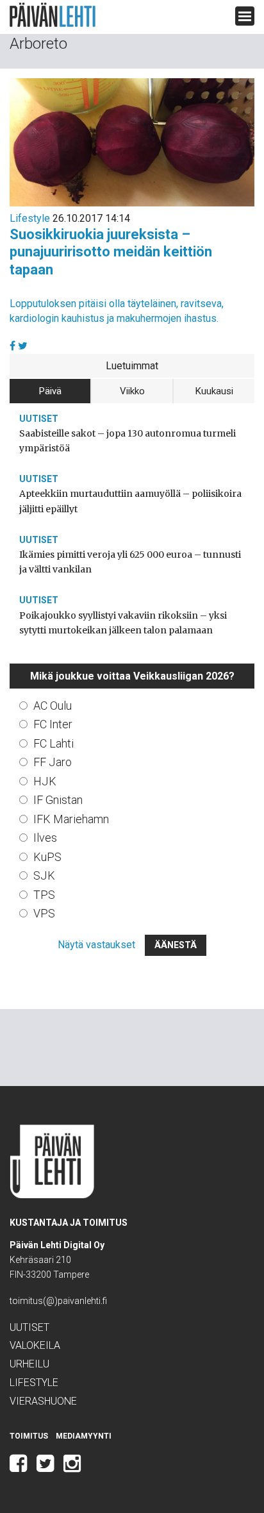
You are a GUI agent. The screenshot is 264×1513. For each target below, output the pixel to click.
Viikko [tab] (132, 391)
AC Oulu (52, 705)
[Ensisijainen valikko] (244, 16)
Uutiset (38, 419)
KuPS (47, 857)
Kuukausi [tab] (214, 391)
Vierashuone (43, 1401)
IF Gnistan (58, 800)
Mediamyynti (83, 1436)
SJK (44, 875)
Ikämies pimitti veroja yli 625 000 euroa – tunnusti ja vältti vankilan (130, 562)
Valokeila (35, 1345)
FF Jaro (52, 762)
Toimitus (29, 1436)
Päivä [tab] (50, 391)
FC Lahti (53, 743)
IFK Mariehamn (71, 819)
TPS (44, 894)
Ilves (45, 837)
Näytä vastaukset (96, 945)
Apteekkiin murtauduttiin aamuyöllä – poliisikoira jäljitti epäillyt (130, 501)
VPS (44, 913)
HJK (44, 781)
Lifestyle (30, 218)
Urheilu (29, 1364)
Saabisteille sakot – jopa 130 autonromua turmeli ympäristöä (127, 441)
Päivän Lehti (52, 15)
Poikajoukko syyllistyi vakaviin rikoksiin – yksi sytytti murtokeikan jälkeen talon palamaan (123, 623)
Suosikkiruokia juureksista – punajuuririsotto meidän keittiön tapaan (111, 252)
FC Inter (52, 724)
